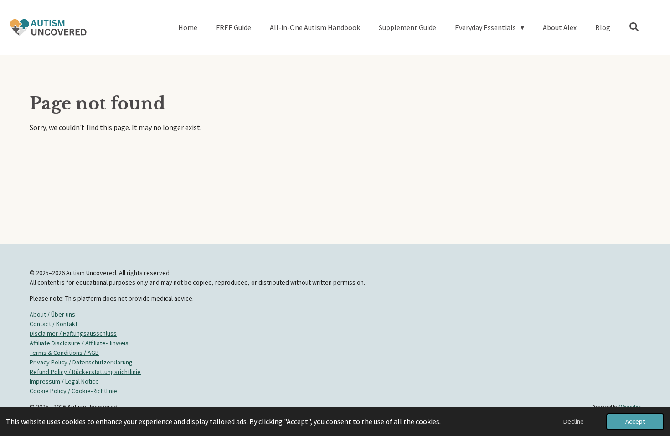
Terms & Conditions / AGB (64, 352)
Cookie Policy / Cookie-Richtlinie (73, 391)
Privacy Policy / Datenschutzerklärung (81, 362)
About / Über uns (52, 314)
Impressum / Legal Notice (64, 381)
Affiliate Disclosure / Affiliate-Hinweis (79, 343)
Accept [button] (635, 421)
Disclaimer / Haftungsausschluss (73, 333)
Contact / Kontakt (53, 324)
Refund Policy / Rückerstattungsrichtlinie (85, 372)
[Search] (634, 26)
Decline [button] (573, 421)
